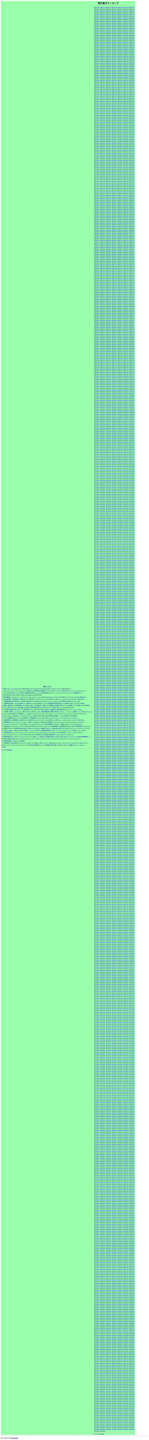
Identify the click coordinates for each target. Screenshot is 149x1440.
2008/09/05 (120, 254)
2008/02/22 (120, 205)
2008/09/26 (120, 259)
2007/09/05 (108, 163)
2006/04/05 (108, 35)
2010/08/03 (102, 428)
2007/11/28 (108, 184)
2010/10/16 (126, 445)
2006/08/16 (108, 68)
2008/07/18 (120, 242)
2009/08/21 (120, 341)
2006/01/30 (96, 19)
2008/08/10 (131, 247)
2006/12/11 (96, 97)
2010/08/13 (120, 429)
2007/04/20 (120, 129)
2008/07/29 (102, 245)
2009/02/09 (96, 294)
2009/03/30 (96, 306)
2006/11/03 (120, 87)
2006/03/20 (96, 31)
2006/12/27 (108, 101)
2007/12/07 (120, 186)
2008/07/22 (102, 243)
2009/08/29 (126, 342)
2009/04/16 (114, 309)
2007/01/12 (120, 104)
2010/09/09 (114, 436)
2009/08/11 (102, 339)
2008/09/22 (96, 259)
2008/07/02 (108, 238)
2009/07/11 (126, 330)
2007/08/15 (108, 158)
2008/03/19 (108, 212)
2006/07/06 (114, 57)
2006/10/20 (120, 83)
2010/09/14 (102, 438)
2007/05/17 (114, 136)
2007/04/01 (131, 123)
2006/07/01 (126, 56)
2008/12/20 (126, 280)
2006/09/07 (114, 73)
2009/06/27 (126, 327)
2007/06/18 (96, 144)
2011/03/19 (126, 483)
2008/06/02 (96, 231)
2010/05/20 (114, 409)
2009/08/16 (131, 339)
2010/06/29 (102, 419)
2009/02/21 (126, 296)
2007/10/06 (126, 170)
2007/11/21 (108, 183)
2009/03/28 (126, 304)
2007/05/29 (102, 139)
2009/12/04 (120, 367)
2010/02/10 (108, 384)
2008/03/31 (96, 216)
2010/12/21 (102, 462)
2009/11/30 (96, 367)
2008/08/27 (108, 252)
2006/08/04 (120, 64)
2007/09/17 (96, 167)
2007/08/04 (126, 155)
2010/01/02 (126, 374)
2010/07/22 (114, 424)
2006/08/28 (96, 71)
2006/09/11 (96, 75)
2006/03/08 (108, 28)
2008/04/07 (96, 217)
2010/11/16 (102, 454)
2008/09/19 (120, 257)
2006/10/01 (131, 78)
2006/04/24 (96, 40)
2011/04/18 (96, 492)
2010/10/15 (120, 445)
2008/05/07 (108, 224)
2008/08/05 (102, 247)
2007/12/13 (114, 188)
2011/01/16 (131, 468)
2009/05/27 (108, 320)
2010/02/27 (126, 388)
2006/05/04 (114, 42)
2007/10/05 (120, 170)
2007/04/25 (108, 130)
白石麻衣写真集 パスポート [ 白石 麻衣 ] (14, 740)
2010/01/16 (126, 377)
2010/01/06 (108, 375)
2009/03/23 (96, 304)
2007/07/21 (126, 151)
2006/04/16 (131, 37)
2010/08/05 (114, 428)
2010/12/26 (131, 462)
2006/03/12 (131, 28)
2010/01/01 (120, 374)
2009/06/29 (96, 329)
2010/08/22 (131, 431)
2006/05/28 (131, 47)
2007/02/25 (131, 115)
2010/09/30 (114, 442)
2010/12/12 (131, 459)
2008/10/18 (126, 264)
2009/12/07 (96, 369)
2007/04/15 (131, 127)
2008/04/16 (108, 219)
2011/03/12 (126, 482)
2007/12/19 (108, 190)
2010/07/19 (96, 424)
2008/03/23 (131, 212)
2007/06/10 (131, 141)
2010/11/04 (114, 450)
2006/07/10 (96, 59)
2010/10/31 (131, 448)
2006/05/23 (102, 47)
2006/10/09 (96, 82)
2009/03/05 (114, 299)
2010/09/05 (131, 435)
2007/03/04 (131, 116)
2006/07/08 (126, 57)
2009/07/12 (131, 330)
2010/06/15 (102, 415)
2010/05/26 (108, 410)
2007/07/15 (131, 150)
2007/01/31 (108, 110)
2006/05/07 (131, 42)
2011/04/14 (114, 490)
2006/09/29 (120, 78)
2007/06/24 (131, 144)
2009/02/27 (120, 297)
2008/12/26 (120, 282)
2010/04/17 (126, 400)
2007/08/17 (120, 158)
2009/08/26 (108, 342)
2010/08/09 (96, 429)
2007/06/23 (126, 144)
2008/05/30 (120, 229)
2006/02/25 (126, 24)
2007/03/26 (96, 123)
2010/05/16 (131, 407)
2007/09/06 (114, 163)
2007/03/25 (131, 122)
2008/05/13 (102, 226)
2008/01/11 (120, 195)
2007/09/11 (102, 165)
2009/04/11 (126, 308)
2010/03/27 (126, 395)
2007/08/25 (126, 160)
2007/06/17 (131, 143)
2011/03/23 (108, 485)
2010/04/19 (96, 402)
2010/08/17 (102, 431)
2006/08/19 (126, 68)
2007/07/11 (108, 150)
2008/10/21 (102, 266)
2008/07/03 (114, 238)
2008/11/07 (120, 269)
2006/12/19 (102, 99)
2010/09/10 (120, 436)
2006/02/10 (120, 21)
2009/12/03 (114, 367)
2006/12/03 (131, 94)
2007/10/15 (96, 174)
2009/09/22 (102, 349)
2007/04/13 (120, 127)
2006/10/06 (120, 80)
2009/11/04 (108, 360)
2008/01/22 (102, 198)
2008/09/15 (96, 257)
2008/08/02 (126, 245)
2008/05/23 (120, 228)
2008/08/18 (96, 250)
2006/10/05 (114, 80)
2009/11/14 (126, 362)
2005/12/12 (96, 7)
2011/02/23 (108, 478)
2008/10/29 (108, 268)
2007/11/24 (126, 183)
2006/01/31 (102, 19)
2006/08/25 (120, 70)
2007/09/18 (102, 167)
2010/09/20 (96, 440)
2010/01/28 (114, 381)
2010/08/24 (102, 433)
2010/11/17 (108, 454)
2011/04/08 (120, 488)
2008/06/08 (131, 231)
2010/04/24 (126, 402)
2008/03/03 (96, 209)
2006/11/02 (114, 87)
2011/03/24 (114, 485)
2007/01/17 (108, 106)
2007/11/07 (108, 179)
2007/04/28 (126, 130)
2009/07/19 (131, 332)
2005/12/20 (102, 9)
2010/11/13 (126, 452)
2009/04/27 (96, 313)
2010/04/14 (108, 400)
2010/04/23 (120, 402)
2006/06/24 (126, 54)
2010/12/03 (120, 457)
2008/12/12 (120, 278)
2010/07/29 (114, 426)
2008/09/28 (131, 259)
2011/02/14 (96, 476)
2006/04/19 (108, 38)
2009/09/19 (126, 348)
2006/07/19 (108, 61)
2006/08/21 (96, 70)
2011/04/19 (102, 492)
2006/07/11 (102, 59)
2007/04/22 (131, 129)
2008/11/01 (126, 268)
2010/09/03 (120, 435)
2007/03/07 (108, 118)
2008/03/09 (131, 209)
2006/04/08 (126, 35)
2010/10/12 (102, 445)
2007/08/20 (96, 160)
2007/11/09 (120, 179)
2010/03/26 (120, 395)
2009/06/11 (114, 323)
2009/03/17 (102, 302)
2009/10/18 (131, 355)
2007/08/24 (120, 160)
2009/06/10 (108, 323)
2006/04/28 (120, 40)
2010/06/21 (96, 417)
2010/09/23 (114, 440)
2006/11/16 (114, 90)
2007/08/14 (102, 158)
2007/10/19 (120, 174)
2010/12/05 (131, 457)
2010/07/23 (120, 424)
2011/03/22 (102, 485)
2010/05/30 (131, 410)
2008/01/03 (114, 193)
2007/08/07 (102, 156)
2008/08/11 (96, 249)
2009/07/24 (120, 334)
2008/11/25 (102, 275)
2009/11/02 (96, 360)
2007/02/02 (120, 110)
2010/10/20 (108, 447)
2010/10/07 (114, 443)
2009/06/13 (126, 323)
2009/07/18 (126, 332)
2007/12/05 (108, 186)
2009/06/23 (102, 327)
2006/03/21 (102, 31)
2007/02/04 (131, 110)
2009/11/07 (126, 360)
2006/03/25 (126, 31)
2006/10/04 (108, 80)
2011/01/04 (102, 466)
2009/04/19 (131, 309)
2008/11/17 (96, 273)
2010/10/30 (126, 448)
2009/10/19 (96, 356)
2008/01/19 (126, 196)
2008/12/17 (108, 280)
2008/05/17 (126, 226)
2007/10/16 (102, 174)
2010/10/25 (96, 448)
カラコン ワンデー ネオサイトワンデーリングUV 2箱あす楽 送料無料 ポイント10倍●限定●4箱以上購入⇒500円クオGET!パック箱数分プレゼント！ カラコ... (44, 745)
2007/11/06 (102, 179)
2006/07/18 (102, 61)
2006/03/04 (126, 26)
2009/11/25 (108, 365)
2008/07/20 (131, 242)
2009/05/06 (108, 315)
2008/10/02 (114, 261)
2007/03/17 (126, 120)
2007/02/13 (102, 113)
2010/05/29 (126, 410)
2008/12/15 (96, 280)
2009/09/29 (102, 351)
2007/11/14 (108, 181)
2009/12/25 (120, 372)
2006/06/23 (120, 54)
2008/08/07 (114, 247)
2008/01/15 (102, 196)
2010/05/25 (102, 410)
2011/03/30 (108, 487)
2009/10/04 (131, 351)
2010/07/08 (114, 421)
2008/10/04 (126, 261)
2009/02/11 (108, 294)
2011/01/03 (96, 466)
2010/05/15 (126, 407)
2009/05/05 (102, 315)
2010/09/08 (108, 436)
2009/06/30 (102, 329)
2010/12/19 (131, 461)
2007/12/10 (96, 188)
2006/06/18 (131, 52)
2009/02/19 (114, 296)
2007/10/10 (108, 172)
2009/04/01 (108, 306)
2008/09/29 (96, 261)
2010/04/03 (126, 396)
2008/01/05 (126, 193)
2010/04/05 (96, 398)
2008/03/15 (126, 210)
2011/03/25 (120, 485)
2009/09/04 (120, 344)
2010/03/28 (131, 395)
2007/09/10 (96, 165)
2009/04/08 (108, 308)
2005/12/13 (102, 7)
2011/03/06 (131, 480)
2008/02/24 (131, 205)
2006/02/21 (102, 24)
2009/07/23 (114, 334)
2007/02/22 (114, 115)
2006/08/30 (108, 71)
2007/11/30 (120, 184)
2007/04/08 (131, 125)
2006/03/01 (108, 26)
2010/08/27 (120, 433)
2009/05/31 (131, 320)
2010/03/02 (102, 389)
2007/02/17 (126, 113)
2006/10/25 (108, 85)
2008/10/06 (96, 263)
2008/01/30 (108, 200)
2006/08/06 (131, 64)
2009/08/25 (102, 342)
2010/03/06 (126, 389)
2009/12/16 (108, 370)
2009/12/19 (126, 370)
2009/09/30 (108, 351)
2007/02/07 (108, 111)
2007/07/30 (96, 155)
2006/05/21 (131, 45)
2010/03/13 (126, 391)
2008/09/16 (102, 257)
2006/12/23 (126, 99)
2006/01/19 (114, 16)
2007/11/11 (131, 179)
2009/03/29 (131, 304)
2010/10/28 (114, 448)
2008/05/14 (108, 226)
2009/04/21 (102, 311)
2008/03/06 (114, 209)
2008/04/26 (126, 221)
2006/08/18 (120, 68)
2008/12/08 (96, 278)
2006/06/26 (96, 56)
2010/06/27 (131, 417)
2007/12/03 (96, 186)
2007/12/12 (108, 188)
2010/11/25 (114, 455)
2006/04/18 (102, 38)
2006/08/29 (102, 71)
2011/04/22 (120, 492)
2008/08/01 (120, 245)
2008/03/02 (131, 207)
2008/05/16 (120, 226)
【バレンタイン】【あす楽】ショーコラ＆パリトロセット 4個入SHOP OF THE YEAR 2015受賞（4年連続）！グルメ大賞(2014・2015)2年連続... (40, 715)
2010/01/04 (96, 375)
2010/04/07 (108, 398)
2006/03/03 (120, 26)
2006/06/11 (131, 50)
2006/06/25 (131, 54)
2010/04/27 (102, 403)
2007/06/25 (96, 146)
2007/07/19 (114, 151)
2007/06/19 (102, 144)
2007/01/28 (131, 108)
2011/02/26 (126, 478)
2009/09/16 (108, 348)
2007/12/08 (126, 186)
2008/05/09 (120, 224)
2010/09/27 (96, 442)
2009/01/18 (131, 287)
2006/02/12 (131, 21)
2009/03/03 (102, 299)
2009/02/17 (102, 296)
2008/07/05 (126, 238)
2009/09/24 (114, 349)
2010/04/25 (131, 402)
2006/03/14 (102, 30)
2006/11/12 (131, 89)
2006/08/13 (131, 66)
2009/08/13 (114, 339)
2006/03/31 (120, 33)
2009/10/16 (120, 355)
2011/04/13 (108, 490)
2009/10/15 (114, 355)
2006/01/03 (102, 12)
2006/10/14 (126, 82)
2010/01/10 (131, 375)
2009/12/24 (114, 372)
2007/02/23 (120, 115)
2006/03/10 (120, 28)
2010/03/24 (108, 395)
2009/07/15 (108, 332)
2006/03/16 (114, 30)
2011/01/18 (102, 469)
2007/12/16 (131, 188)
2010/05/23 (131, 409)
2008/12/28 (131, 282)
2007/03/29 (114, 123)
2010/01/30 (126, 381)
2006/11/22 (108, 92)
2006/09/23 (126, 77)
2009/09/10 (114, 346)
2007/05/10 (114, 134)
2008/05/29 (114, 229)
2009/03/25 (108, 304)
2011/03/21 (96, 485)
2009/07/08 (108, 330)
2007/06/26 (102, 146)
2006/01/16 (96, 16)
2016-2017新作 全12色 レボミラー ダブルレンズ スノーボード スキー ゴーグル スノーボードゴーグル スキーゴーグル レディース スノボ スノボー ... (42, 738)
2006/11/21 (102, 92)
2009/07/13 (96, 332)
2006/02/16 (114, 23)
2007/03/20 (102, 122)
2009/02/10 (102, 294)
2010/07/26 (96, 426)
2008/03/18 (102, 212)
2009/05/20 (108, 318)
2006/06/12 (96, 52)
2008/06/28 (126, 236)
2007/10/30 (102, 177)
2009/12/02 (108, 367)
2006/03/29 (108, 33)
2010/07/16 (120, 422)
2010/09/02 (114, 435)
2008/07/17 (114, 242)
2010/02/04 (114, 382)
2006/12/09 (126, 96)
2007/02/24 (126, 115)
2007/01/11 (114, 104)
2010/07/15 (114, 422)
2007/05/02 (108, 132)
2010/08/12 (114, 429)
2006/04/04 (102, 35)
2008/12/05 (120, 276)
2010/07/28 (108, 426)
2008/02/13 (108, 203)
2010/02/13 (126, 384)
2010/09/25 (126, 440)
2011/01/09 (131, 466)
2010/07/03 (126, 419)
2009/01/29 (114, 290)
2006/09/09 (126, 73)
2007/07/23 (96, 153)
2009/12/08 (102, 369)
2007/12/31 (96, 193)
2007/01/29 (96, 110)
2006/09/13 (108, 75)
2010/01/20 (108, 379)
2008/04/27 (131, 221)
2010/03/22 (96, 395)
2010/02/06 (126, 382)
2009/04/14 (102, 309)
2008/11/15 (126, 271)
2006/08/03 (114, 64)
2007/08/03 (120, 155)
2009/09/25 (120, 349)
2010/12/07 (102, 459)
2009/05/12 (102, 316)
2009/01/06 (102, 285)
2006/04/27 (114, 40)
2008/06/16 (96, 235)
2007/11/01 (114, 177)
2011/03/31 (114, 487)
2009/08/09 (131, 337)
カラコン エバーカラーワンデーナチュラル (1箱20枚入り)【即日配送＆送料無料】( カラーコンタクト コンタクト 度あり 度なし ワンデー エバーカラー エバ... (44, 690)
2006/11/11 (126, 89)
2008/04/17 (114, 219)
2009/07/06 (96, 330)
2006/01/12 (114, 14)
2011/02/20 (131, 476)
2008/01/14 (96, 196)
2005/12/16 (120, 7)
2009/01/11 (131, 285)
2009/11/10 (102, 362)
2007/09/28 (120, 169)
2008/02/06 (108, 202)
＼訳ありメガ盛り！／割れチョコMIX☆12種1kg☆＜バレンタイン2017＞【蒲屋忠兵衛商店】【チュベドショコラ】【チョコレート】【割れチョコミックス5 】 (44, 730)
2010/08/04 (108, 428)
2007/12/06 (114, 186)
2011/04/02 (126, 487)
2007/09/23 (131, 167)
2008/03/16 (131, 210)
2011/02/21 (96, 478)
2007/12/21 (120, 190)
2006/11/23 (114, 92)
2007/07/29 (131, 153)
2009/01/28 (108, 290)
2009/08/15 (126, 339)
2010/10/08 (120, 443)
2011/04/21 (114, 492)
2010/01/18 (96, 379)
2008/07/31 (114, 245)
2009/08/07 (120, 337)
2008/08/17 (131, 249)
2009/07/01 (108, 329)
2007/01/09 (102, 104)
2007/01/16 (102, 106)
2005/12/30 (120, 10)
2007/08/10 (120, 156)
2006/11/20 (96, 92)
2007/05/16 (108, 136)
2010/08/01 (131, 426)
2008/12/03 (108, 276)
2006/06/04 (131, 49)
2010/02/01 (96, 382)
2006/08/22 (102, 70)
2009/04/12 (131, 308)
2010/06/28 (96, 419)
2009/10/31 (126, 358)
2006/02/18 (126, 23)
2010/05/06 (114, 405)
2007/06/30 (126, 146)
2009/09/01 (102, 344)
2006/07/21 (120, 61)
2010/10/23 (126, 447)
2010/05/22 (126, 409)
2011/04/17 (131, 490)
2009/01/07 (108, 285)
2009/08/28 (120, 342)
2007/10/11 (114, 172)
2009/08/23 (131, 341)
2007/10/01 (96, 170)
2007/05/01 (102, 132)
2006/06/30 (120, 56)
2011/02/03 (114, 473)
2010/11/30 (102, 457)
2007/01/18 (114, 106)
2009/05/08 (120, 315)
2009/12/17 (114, 370)
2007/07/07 (126, 148)
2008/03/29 (126, 214)
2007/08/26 (131, 160)
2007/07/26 (114, 153)
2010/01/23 (126, 379)
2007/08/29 (108, 162)
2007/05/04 (120, 132)
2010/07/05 (96, 421)
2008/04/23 (108, 221)
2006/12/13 (108, 97)
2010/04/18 (131, 400)
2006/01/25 (108, 17)
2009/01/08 (114, 285)
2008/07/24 (114, 243)
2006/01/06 (120, 12)
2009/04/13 (96, 309)
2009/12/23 (108, 372)
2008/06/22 (131, 235)
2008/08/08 (120, 247)
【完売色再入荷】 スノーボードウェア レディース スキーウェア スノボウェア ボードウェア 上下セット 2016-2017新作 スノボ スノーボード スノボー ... (43, 732)
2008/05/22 (114, 228)
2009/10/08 (114, 353)
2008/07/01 (102, 238)
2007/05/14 (96, 136)
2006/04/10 (96, 37)
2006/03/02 (114, 26)
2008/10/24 (120, 266)
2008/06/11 (108, 233)
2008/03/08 (126, 209)
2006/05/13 (126, 43)
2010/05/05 (108, 405)
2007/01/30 (102, 110)
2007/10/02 (102, 170)
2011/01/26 (108, 471)
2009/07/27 (96, 336)
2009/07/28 (102, 336)
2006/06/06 (102, 50)
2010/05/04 (102, 405)
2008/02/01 (120, 200)
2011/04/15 (120, 490)
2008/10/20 (96, 266)
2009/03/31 (102, 306)
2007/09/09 (131, 163)
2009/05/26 (102, 320)
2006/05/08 (96, 43)
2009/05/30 (126, 320)
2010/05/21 (120, 409)
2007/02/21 (108, 115)
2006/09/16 (126, 75)
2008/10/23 (114, 266)
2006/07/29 (126, 63)
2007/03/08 (114, 118)
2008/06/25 (108, 236)
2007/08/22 (108, 160)
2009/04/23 (114, 311)
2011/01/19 (108, 469)
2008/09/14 (131, 256)
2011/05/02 (96, 495)
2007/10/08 (96, 172)
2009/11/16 (96, 363)
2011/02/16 (108, 476)
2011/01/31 (96, 473)
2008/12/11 (114, 278)
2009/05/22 (120, 318)
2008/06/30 (96, 238)
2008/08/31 (131, 252)
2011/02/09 (108, 475)
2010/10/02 (126, 442)
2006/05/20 (126, 45)
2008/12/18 (114, 280)
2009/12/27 (131, 372)
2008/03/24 (96, 214)
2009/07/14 (102, 332)
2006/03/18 (126, 30)
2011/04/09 (126, 488)
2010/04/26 (96, 403)
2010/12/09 (114, 459)
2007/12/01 (126, 184)
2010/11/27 (126, 455)
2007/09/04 (102, 163)
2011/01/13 (114, 468)
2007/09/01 (126, 162)
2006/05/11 (114, 43)
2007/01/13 (126, 104)
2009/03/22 (131, 302)
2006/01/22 (131, 16)
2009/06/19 (120, 325)
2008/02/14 (114, 203)
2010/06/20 (131, 415)
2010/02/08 (96, 384)
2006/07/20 (114, 61)
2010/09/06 (96, 436)
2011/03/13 (131, 482)
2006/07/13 (114, 59)
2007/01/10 (108, 104)
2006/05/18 (114, 45)
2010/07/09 (120, 421)
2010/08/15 (131, 429)
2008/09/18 (114, 257)
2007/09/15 (126, 165)
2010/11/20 (126, 454)
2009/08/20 (114, 341)
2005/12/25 (131, 9)
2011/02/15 (102, 476)
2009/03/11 (108, 301)
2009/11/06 (120, 360)
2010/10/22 (120, 447)
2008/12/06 (126, 276)
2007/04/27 (120, 130)
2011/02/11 (120, 475)
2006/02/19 (131, 23)
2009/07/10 (120, 330)
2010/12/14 (102, 461)
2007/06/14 (114, 143)
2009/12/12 (126, 369)
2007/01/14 (131, 104)
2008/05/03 (126, 223)
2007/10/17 (108, 174)
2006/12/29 (120, 101)
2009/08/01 (126, 336)
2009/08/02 (131, 336)
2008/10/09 (114, 263)
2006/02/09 (114, 21)
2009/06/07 (131, 322)
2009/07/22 (108, 334)
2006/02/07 (102, 21)
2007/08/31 (120, 162)
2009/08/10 (96, 339)
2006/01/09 (96, 14)
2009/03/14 (126, 301)
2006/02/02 (114, 19)
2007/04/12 (114, 127)
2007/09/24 (96, 169)
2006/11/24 (120, 92)
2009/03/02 (96, 299)
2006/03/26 (131, 31)
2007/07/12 (114, 150)
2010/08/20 (120, 431)
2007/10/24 (108, 176)
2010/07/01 (114, 419)
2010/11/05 (120, 450)
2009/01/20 (102, 289)
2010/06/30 (108, 419)
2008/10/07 (102, 263)
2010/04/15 (114, 400)
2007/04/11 (108, 127)
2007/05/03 (114, 132)
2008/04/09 (108, 217)
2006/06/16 (120, 52)
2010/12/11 (126, 459)
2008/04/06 (131, 216)
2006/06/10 (126, 50)
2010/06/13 (131, 414)
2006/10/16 (96, 83)
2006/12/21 (114, 99)
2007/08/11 (126, 156)
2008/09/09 (102, 256)
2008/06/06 (120, 231)
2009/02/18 (108, 296)
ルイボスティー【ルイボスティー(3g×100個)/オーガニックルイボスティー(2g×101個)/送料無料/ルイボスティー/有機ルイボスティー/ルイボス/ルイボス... (43, 724)
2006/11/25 (126, 92)
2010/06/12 (126, 414)
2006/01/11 (108, 14)
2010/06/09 (108, 414)
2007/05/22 (102, 137)
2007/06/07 (114, 141)
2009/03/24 (102, 304)
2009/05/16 (126, 316)
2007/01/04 (114, 103)
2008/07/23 (108, 243)
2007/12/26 (108, 191)
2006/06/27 (102, 56)
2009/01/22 (114, 289)
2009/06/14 (131, 323)
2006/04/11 (102, 37)
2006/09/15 (120, 75)
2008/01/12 (126, 195)
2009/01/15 (114, 287)
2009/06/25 (114, 327)
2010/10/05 (102, 443)
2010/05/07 (120, 405)
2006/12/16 (126, 97)
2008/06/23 (96, 236)
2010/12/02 (114, 457)
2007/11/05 (96, 179)
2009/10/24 (126, 356)
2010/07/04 (131, 419)
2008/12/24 (108, 282)
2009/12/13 (131, 369)
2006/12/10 (131, 96)
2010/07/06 (102, 421)
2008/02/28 (114, 207)
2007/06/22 (120, 144)
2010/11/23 (102, 455)
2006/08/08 (102, 66)
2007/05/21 (96, 137)
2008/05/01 (114, 223)
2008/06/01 (131, 229)
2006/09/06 (108, 73)
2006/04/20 (114, 38)
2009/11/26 (114, 365)
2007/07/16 (96, 151)
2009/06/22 (96, 327)
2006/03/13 (96, 30)
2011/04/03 (131, 487)
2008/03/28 (120, 214)
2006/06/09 (120, 50)
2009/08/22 (126, 341)
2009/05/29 (120, 320)
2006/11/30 (114, 94)
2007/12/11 (102, 188)
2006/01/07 (126, 12)
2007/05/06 (131, 132)
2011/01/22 (126, 469)
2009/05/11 (96, 316)
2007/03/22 (114, 122)
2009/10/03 (126, 351)
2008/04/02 (108, 216)
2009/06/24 (108, 327)
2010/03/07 (131, 389)
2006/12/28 (114, 101)
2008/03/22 (126, 212)
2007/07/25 (108, 153)
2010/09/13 (96, 438)
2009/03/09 (96, 301)
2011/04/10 (131, 488)
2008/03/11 (102, 210)
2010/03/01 (96, 389)
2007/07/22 (131, 151)
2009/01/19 (96, 289)
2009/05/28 (114, 320)
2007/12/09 (131, 186)
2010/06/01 (102, 412)
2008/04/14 (96, 219)
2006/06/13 (102, 52)
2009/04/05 (131, 306)
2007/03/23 (120, 122)
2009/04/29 (108, 313)
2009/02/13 (120, 294)
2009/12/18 (120, 370)
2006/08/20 (131, 68)
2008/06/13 (120, 233)
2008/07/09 (108, 240)
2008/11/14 (120, 271)
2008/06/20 (120, 235)
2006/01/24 (102, 17)
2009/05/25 (96, 320)
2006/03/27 (96, 33)
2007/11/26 (96, 184)
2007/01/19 (120, 106)
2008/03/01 (126, 207)
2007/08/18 (126, 158)
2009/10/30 (120, 358)
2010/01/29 (120, 381)
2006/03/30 (114, 33)
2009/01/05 (96, 285)
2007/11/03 (126, 177)
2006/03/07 (102, 28)
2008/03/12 (108, 210)
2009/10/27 (102, 358)
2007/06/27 (108, 146)
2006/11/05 (131, 87)
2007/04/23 (96, 130)
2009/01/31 (126, 290)
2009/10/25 (131, 356)
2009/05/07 (114, 315)
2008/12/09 (102, 278)
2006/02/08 (108, 21)
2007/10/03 (108, 170)
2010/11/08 (96, 452)
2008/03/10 (96, 210)
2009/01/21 (108, 289)
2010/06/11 (120, 414)
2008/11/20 (114, 273)
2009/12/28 (96, 374)
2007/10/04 (114, 170)
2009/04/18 (126, 309)
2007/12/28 (120, 191)
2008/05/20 (102, 228)
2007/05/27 (131, 137)
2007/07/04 (108, 148)
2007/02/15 (114, 113)
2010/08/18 (108, 431)
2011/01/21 (120, 469)
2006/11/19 (131, 90)
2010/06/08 (102, 414)
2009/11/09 (96, 362)
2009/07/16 (114, 332)
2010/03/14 (131, 391)
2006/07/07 (120, 57)
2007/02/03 (126, 110)
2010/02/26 (120, 388)
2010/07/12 (96, 422)
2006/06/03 (126, 49)
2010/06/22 (102, 417)
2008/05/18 (131, 226)
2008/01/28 (96, 200)
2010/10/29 (120, 448)
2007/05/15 (102, 136)
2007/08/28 (102, 162)
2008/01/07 (96, 195)
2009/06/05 (120, 322)
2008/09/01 (96, 254)
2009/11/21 (126, 363)
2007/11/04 (131, 177)
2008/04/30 (108, 223)
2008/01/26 (126, 198)
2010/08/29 (131, 433)
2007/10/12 (120, 172)
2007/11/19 (96, 183)
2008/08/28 (114, 252)
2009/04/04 (126, 306)
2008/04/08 (102, 217)
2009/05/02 (126, 313)
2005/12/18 (131, 7)
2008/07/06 (131, 238)
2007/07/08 (131, 148)
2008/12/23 (102, 282)
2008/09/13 (126, 256)
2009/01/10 (126, 285)
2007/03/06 (102, 118)
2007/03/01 (114, 116)
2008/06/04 (108, 231)
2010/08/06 (120, 428)
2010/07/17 (126, 422)
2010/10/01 (120, 442)
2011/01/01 (126, 464)
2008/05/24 (126, 228)
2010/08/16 (96, 431)
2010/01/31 (131, 381)
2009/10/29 (114, 358)
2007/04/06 (120, 125)
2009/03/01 (131, 297)
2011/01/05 (108, 466)
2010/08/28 (126, 433)
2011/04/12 (102, 490)
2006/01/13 (120, 14)
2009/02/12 (114, 294)
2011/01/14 (120, 468)
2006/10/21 (126, 83)
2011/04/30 (126, 494)
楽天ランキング (47, 686)
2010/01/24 (131, 379)
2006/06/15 (114, 52)
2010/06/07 (96, 414)
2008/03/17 (96, 212)
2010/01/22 (120, 379)
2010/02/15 (96, 386)
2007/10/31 (108, 177)
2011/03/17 (114, 483)
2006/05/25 (114, 47)
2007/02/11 (131, 111)
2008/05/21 (108, 228)
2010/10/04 (96, 443)
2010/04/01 (114, 396)
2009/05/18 (96, 318)
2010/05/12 (108, 407)
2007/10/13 (126, 172)
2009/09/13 (131, 346)
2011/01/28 (120, 471)
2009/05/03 (131, 313)
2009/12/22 (102, 372)
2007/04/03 (102, 125)
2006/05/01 (96, 42)
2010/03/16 (102, 393)
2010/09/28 (102, 442)
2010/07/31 (126, 426)
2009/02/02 (96, 292)
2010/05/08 (126, 405)
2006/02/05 (131, 19)
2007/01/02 (102, 103)
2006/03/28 (102, 33)
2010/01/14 (114, 377)
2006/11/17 (120, 90)
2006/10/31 (102, 87)
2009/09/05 (126, 344)
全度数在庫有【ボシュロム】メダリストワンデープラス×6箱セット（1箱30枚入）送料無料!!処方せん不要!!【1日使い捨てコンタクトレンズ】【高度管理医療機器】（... (47, 736)
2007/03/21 (108, 122)
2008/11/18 (102, 273)
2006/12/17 (131, 97)
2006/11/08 (108, 89)
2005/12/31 (126, 10)
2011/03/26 (126, 485)
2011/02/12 (126, 475)
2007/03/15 (114, 120)
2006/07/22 (126, 61)
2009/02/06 (120, 292)
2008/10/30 (114, 268)
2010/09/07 (102, 436)
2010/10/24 (131, 447)
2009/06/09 (102, 323)
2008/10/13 (96, 264)
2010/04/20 (102, 402)
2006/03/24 (120, 31)
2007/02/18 (131, 113)
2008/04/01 (102, 216)
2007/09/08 (126, 163)
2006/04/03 (96, 35)
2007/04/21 (126, 129)
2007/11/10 (126, 179)
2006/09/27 (108, 78)
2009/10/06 (102, 353)
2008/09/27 (126, 259)
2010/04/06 (102, 398)
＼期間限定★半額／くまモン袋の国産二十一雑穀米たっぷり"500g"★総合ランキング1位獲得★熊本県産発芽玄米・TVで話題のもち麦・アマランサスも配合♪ (44, 703)
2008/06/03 (102, 231)
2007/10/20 (126, 174)
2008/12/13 (126, 278)
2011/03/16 (108, 483)
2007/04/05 (114, 125)
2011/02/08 (102, 475)
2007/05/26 (126, 137)
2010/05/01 (126, 403)
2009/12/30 (108, 374)
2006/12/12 (102, 97)
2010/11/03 (108, 450)
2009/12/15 (102, 370)
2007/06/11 (96, 143)
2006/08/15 (102, 68)
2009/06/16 (102, 325)
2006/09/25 (96, 78)
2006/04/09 (131, 35)
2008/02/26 (102, 207)
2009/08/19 (108, 341)
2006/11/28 (102, 94)
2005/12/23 (120, 9)
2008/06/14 (126, 233)
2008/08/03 (131, 245)
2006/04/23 (131, 38)
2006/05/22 (96, 47)
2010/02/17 (108, 386)
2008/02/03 (131, 200)
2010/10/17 (131, 445)
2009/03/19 (114, 302)
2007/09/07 (120, 163)
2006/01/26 (114, 17)
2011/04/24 (131, 492)
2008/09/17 (108, 257)
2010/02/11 (114, 384)
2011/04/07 (114, 488)
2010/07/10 (126, 421)
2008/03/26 (108, 214)
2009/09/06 (131, 344)
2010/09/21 (102, 440)
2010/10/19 (102, 447)
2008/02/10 (131, 202)
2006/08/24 (114, 70)
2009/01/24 (126, 289)
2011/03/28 (96, 487)
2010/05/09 (131, 405)
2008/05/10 (126, 224)
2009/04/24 (120, 311)
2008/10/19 (131, 264)
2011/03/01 (102, 480)
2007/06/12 (102, 143)
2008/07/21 (96, 243)
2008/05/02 (120, 223)
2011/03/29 (102, 487)
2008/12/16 (102, 280)
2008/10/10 (120, 263)
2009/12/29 (102, 374)
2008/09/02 (102, 254)
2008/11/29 (126, 275)
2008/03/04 (102, 209)
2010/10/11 (96, 445)
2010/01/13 (108, 377)
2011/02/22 (102, 478)
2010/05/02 (131, 403)
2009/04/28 (102, 313)
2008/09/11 (114, 256)
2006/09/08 (120, 73)
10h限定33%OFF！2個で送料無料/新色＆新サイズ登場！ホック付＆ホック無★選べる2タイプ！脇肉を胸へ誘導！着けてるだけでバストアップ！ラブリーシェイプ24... (46, 728)
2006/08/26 (126, 70)
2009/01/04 (131, 283)
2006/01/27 (120, 17)
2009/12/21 (96, 372)
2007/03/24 (126, 122)
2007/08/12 (131, 156)
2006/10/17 (102, 83)
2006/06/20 (102, 54)
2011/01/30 (131, 471)
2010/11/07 (131, 450)
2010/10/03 (131, 442)
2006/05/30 (102, 49)
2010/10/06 (108, 443)
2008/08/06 (108, 247)
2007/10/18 (114, 174)
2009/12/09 (108, 369)
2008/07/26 (126, 243)
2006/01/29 (131, 17)
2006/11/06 (96, 89)
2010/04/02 (120, 396)
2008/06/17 (102, 235)
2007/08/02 (114, 155)
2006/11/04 (126, 87)
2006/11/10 (120, 89)
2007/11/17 (126, 181)
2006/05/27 (126, 47)
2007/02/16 (120, 113)
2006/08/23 (108, 70)
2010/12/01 (108, 457)
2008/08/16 (126, 249)
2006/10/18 (108, 83)
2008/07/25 (120, 243)
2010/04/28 (108, 403)
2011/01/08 (126, 466)
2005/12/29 (114, 10)
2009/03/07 (126, 299)
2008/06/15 (131, 233)
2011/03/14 (96, 483)
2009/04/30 (114, 313)
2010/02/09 (102, 384)
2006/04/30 (131, 40)
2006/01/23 (96, 17)
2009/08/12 (108, 339)
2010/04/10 (126, 398)
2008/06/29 (131, 236)
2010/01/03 (131, 374)
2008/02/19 (102, 205)
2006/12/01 (120, 94)
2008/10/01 (108, 261)
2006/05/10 (108, 43)
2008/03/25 (102, 214)
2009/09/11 (120, 346)
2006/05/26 (120, 47)
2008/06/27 (120, 236)
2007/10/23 (102, 176)
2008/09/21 (131, 257)
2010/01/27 (108, 381)
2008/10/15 (108, 264)
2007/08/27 (96, 162)
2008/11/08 (126, 269)
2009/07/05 (131, 329)
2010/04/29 (114, 403)
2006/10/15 (131, 82)
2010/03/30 (102, 396)
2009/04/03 (120, 306)
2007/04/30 (96, 132)
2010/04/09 (120, 398)
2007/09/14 (120, 165)
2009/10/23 (120, 356)
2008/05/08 (114, 224)
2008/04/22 (102, 221)
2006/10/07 (126, 80)
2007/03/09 (120, 118)
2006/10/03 (102, 80)
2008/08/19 (102, 250)
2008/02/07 (114, 202)
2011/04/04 (96, 488)
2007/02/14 (108, 113)
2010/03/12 (120, 391)
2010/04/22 (114, 402)
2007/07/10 (102, 150)
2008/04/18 (120, 219)
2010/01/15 (120, 377)
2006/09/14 (114, 75)
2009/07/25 (126, 334)
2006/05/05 (120, 42)
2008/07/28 (96, 245)
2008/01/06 (131, 193)
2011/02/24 (114, 478)
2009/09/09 (108, 346)
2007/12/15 (126, 188)
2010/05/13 (114, 407)
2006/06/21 (108, 54)
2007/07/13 (120, 150)
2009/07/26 (131, 334)
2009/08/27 (114, 342)
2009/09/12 (126, 346)
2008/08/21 (114, 250)
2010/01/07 (114, 375)
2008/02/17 (131, 203)
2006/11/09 (114, 89)
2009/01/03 (126, 283)
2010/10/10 (131, 443)
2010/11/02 (102, 450)
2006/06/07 (108, 50)
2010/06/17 (114, 415)
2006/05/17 (108, 45)
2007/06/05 (102, 141)
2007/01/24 (108, 108)
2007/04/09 (96, 127)
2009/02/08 (131, 292)
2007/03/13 (102, 120)
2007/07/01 (131, 146)
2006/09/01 (120, 71)
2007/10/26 (120, 176)
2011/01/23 (131, 469)
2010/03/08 (96, 391)
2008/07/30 (108, 245)
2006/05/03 (108, 42)
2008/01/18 (120, 196)
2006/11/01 (108, 87)
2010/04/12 (96, 400)
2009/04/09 (114, 308)
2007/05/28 (96, 139)
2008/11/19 (108, 273)
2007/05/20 (131, 136)
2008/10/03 (120, 261)
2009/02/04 (108, 292)
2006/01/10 (102, 14)
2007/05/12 (126, 134)
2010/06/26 (126, 417)
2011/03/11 (120, 482)
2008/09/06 (126, 254)
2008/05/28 (108, 229)
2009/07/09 (114, 330)
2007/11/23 (120, 183)
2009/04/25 (126, 311)
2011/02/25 (120, 478)
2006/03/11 (126, 28)
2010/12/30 (114, 464)
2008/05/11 (131, 224)
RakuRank (9, 750)
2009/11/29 (131, 365)
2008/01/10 (114, 195)
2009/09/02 (108, 344)
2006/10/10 (102, 82)
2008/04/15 (102, 219)
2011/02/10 (114, 475)
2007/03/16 (120, 120)
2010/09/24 (120, 440)
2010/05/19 (108, 409)
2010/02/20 (126, 386)
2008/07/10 (114, 240)
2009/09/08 (102, 346)
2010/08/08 (131, 428)
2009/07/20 (96, 334)
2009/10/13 (102, 355)
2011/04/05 (102, 488)
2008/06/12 (114, 233)
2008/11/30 (131, 275)
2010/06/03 (114, 412)
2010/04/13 (102, 400)
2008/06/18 (108, 235)
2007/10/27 (126, 176)
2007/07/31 (102, 155)
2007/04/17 (102, 129)
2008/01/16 (108, 196)
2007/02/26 (96, 116)
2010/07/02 (120, 419)
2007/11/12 (96, 181)
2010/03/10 (108, 391)
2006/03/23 (114, 31)
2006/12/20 (108, 99)
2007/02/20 (102, 115)
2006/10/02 (96, 80)
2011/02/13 (131, 475)
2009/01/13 (102, 287)
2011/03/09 (108, 482)
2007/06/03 (131, 139)
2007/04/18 (108, 129)
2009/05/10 (131, 315)
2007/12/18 (102, 190)
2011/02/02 (108, 473)
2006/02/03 (120, 19)
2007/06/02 (126, 139)
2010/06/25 (120, 417)
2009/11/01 (131, 358)
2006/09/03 (131, 71)
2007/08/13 (96, 158)
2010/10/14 (114, 445)
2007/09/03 (96, 163)
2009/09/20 (131, 348)
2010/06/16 (108, 415)
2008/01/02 (108, 193)
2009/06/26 (120, 327)
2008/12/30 (102, 283)
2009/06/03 (108, 322)
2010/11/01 (96, 450)
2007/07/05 (114, 148)
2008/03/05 (108, 209)
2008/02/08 (120, 202)
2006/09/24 (131, 77)
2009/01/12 (96, 287)
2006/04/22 (126, 38)
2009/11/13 (120, 362)
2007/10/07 (131, 170)
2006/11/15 (108, 90)
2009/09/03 (114, 344)
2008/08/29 (120, 252)
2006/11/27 (96, 94)
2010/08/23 (96, 433)
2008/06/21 (126, 235)
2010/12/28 (102, 464)
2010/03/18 (114, 393)
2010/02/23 (102, 388)
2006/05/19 (120, 45)
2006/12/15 (120, 97)
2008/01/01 (102, 193)
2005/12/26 (96, 10)
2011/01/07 (120, 466)
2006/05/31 (108, 49)
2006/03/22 (108, 31)
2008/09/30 (102, 261)
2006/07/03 (96, 57)
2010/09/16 (114, 438)
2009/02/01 (131, 290)
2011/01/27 (114, 471)
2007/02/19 (96, 115)
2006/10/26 (114, 85)
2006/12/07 (114, 96)
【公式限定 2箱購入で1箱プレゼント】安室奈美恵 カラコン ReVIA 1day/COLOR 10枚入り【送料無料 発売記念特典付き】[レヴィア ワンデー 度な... (42, 709)
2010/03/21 (131, 393)
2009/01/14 (108, 287)
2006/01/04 (108, 12)
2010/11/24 (108, 455)
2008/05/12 (96, 226)
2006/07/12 (108, 59)
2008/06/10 (102, 233)
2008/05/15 (114, 226)
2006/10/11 (108, 82)
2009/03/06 (120, 299)
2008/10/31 (120, 268)
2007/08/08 (108, 156)
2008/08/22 (120, 250)
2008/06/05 (114, 231)
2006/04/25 (102, 40)
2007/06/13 (108, 143)
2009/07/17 (120, 332)
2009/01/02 (120, 283)
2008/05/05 (96, 224)
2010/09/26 (131, 440)
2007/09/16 (131, 165)
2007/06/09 (126, 141)
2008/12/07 (131, 276)
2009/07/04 (126, 329)
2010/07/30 (120, 426)
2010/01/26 (102, 381)
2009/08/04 (102, 337)
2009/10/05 (96, 353)
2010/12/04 (126, 457)
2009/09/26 (126, 349)
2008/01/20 (131, 196)
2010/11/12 (120, 452)
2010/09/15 (108, 438)
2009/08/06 (114, 337)
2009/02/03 (102, 292)
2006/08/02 (108, 64)
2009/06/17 (108, 325)
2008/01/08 (102, 195)
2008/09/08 (96, 256)
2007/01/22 (96, 108)
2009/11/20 (120, 363)
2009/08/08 (126, 337)
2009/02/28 (126, 297)
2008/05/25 (131, 228)
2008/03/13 (114, 210)
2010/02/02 (102, 382)
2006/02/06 (96, 21)
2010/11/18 (114, 454)
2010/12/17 (120, 461)
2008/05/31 (126, 229)
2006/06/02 (120, 49)
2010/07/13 (102, 422)
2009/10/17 (126, 355)
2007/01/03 (108, 103)
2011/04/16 (126, 490)
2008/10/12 (131, 263)
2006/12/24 (131, 99)
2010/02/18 (114, 386)
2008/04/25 (120, 221)
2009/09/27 (131, 349)
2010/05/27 (114, 410)
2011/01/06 (114, 466)
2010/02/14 (131, 384)
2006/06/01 (114, 49)
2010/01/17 (131, 377)
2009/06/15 (96, 325)
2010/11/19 (120, 454)
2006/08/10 (114, 66)
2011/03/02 (108, 480)
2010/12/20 (96, 462)
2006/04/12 (108, 37)
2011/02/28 (96, 480)
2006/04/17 (96, 38)
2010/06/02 (108, 412)
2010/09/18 (126, 438)
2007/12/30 (131, 191)
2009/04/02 (114, 306)
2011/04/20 (108, 492)
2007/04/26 (114, 130)
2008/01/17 (114, 196)
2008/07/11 (120, 240)
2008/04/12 (126, 217)
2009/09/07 (96, 346)
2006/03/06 (96, 28)
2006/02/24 (120, 24)
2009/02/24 (102, 297)
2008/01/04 (120, 193)
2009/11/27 (120, 365)
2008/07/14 (96, 242)
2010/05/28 (120, 410)
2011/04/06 (108, 488)
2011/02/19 (126, 476)
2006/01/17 (102, 16)
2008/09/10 (108, 256)
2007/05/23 (108, 137)
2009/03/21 (126, 302)
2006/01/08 (131, 12)
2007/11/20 (102, 183)
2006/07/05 (108, 57)
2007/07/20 (120, 151)
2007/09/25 (102, 169)
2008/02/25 (96, 207)
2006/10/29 (131, 85)
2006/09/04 (96, 73)
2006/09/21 (114, 77)
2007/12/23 (131, 190)
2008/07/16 (108, 242)
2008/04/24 (114, 221)
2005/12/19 (96, 9)
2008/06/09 (96, 233)
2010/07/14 (108, 422)
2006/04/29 (126, 40)
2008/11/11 (102, 271)
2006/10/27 (120, 85)
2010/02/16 (102, 386)
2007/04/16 (96, 129)
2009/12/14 (96, 370)
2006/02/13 (96, 23)
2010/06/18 (120, 415)
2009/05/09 (126, 315)
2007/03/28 (108, 123)
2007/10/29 (96, 177)
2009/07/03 (120, 329)
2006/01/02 (96, 12)
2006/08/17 (114, 68)
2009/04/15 (108, 309)
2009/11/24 (102, 365)
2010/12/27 (96, 464)
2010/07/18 (131, 422)
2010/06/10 (114, 414)
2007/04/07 (126, 125)
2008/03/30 (131, 214)
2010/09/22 (108, 440)
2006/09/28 (114, 78)
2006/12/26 (102, 101)
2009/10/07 (108, 353)
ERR (4, 747)
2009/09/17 (114, 348)
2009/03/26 (114, 304)
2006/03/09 (114, 28)
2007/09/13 (114, 165)
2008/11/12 (108, 271)
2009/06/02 (102, 322)
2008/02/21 (114, 205)
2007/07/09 (96, 150)
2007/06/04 (96, 141)
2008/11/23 (131, 273)
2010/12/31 (120, 464)
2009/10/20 (102, 356)
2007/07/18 (108, 151)
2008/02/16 (126, 203)
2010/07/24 (126, 424)
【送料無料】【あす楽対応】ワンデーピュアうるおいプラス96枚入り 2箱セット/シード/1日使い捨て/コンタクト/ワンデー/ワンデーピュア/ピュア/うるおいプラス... (46, 742)
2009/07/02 (114, 329)
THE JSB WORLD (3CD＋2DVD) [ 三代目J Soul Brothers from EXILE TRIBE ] (22, 694)
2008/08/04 (96, 247)
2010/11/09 (102, 452)
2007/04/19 (114, 129)
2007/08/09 (114, 156)
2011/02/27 (131, 478)
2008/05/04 (131, 223)
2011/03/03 (114, 480)
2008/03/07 (120, 209)
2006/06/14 (108, 52)
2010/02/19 (120, 386)
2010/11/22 (96, 455)
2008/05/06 (102, 224)
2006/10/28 (126, 85)
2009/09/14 (96, 348)
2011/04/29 (120, 494)
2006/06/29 (114, 56)
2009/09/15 (102, 348)
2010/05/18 (102, 409)
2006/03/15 (108, 30)
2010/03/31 (108, 396)
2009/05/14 (114, 316)
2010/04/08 (114, 398)
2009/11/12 (114, 362)
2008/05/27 (102, 229)
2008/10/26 (131, 266)
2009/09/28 (96, 351)
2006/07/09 (131, 57)
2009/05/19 (102, 318)
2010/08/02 (96, 428)
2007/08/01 (108, 155)
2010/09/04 (126, 435)
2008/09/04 (114, 254)
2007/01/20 (126, 106)
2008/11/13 (114, 271)
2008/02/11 (96, 203)
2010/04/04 (131, 396)
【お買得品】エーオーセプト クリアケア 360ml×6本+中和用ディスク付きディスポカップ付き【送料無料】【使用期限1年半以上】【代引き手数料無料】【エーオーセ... (47, 726)
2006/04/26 (108, 40)
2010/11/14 (131, 452)
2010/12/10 (120, 459)
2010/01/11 (96, 377)
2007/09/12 (108, 165)
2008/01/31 (114, 200)
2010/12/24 (120, 462)
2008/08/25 (96, 252)
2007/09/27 (114, 169)
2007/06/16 (126, 143)
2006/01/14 (126, 14)
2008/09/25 (114, 259)
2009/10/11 (131, 353)
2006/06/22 (114, 54)
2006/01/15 (131, 14)
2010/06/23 (108, 417)
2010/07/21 (108, 424)
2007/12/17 (96, 190)
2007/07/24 (102, 153)
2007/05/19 (126, 136)
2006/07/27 (114, 63)
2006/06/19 (96, 54)
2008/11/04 (102, 269)
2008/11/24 (96, 275)
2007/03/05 (96, 118)
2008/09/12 (120, 256)
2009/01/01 (114, 283)
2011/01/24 (96, 471)
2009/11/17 (102, 363)
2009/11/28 (126, 365)
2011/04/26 (102, 494)
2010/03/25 (114, 395)
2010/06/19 (126, 415)
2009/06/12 (120, 323)
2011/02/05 (126, 473)
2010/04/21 (108, 402)
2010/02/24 (108, 388)
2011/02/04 (120, 473)
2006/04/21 (120, 38)
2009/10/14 (108, 355)
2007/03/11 (131, 118)
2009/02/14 (126, 294)
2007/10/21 (131, 174)
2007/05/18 (120, 136)
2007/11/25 (131, 183)
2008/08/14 (114, 249)
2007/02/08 (114, 111)
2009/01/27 (102, 290)
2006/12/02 (126, 94)
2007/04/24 (102, 130)
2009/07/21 (102, 334)
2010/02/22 (96, 388)
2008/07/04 (120, 238)
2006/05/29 (96, 49)
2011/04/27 (108, 494)
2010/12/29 (108, 464)
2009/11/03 (102, 360)
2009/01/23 (120, 289)
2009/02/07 (126, 292)
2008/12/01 (96, 276)
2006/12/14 (114, 97)
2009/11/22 (131, 363)
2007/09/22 (126, 167)
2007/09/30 (131, 169)
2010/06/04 (120, 412)
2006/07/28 (120, 63)
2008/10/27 (96, 268)
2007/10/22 (96, 176)
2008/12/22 (96, 282)
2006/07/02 (131, 56)
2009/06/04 (114, 322)
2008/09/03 (108, 254)
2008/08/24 (131, 250)
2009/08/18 (102, 341)
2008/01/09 (108, 195)
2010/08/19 (114, 431)
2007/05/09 (108, 134)
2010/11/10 (108, 452)
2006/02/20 (96, 24)
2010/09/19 (131, 438)
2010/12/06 (96, 459)
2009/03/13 (120, 301)
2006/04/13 (114, 37)
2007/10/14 (131, 172)
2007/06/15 (120, 143)
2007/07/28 (126, 153)
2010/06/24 (114, 417)
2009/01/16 (120, 287)
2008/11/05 (108, 269)
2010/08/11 (108, 429)
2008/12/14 (131, 278)
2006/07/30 (131, 63)
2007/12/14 (120, 188)
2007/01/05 (120, 103)
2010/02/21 (131, 386)
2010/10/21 (114, 447)
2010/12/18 (126, 461)
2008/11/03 (96, 269)
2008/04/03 (114, 216)
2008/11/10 (96, 271)
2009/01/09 (120, 285)
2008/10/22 (108, 266)
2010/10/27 (108, 448)
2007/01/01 (96, 103)
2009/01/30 (120, 290)
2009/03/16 (96, 302)
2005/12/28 (108, 10)
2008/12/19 (120, 280)
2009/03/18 (108, 302)
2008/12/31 (108, 283)
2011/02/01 (102, 473)
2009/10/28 (108, 358)
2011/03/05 (126, 480)
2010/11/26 (120, 455)
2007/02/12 (96, 113)
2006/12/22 (120, 99)
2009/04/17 (120, 309)
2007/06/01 (120, 139)
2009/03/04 (108, 299)
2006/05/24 (108, 47)
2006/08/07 (96, 66)
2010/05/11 (102, 407)
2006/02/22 (108, 24)
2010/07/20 (102, 424)
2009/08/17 (96, 341)
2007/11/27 (102, 184)
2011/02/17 (114, 476)
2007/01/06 (126, 103)
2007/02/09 (120, 111)
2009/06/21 (131, 325)
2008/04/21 (96, 221)
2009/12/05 (126, 367)
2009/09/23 (108, 349)
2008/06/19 (114, 235)
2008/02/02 (126, 200)
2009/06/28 (131, 327)
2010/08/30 (96, 435)
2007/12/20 (114, 190)
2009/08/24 (96, 342)
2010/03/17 (108, 393)
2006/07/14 (120, 59)
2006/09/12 (102, 75)
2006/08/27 (131, 70)
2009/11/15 (131, 362)
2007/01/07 (131, 103)
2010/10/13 (108, 445)
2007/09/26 (108, 169)
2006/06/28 (108, 56)
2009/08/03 (96, 337)
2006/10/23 (96, 85)
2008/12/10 (108, 278)
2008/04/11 (120, 217)
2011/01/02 (131, 464)
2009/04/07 (102, 308)
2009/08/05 (108, 337)
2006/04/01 (126, 33)
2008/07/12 (126, 240)
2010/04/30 (120, 403)
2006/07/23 (131, 61)
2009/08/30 (131, 342)
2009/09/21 (96, 349)
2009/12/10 (114, 369)
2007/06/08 (120, 141)
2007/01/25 (114, 108)
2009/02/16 (96, 296)
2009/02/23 (96, 297)
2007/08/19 (131, 158)
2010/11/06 (126, 450)
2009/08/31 (96, 344)
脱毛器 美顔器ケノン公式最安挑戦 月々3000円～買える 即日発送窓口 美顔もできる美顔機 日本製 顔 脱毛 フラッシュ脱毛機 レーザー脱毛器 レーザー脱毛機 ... (46, 705)
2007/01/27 (126, 108)
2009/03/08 (131, 299)
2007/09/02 (131, 162)
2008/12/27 (126, 282)
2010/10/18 (96, 447)
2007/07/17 (102, 151)
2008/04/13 (131, 217)
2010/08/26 (114, 433)
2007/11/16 (120, 181)
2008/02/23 (126, 205)
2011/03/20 (131, 483)
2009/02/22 (131, 296)
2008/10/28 (102, 268)
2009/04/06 (96, 308)
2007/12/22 (126, 190)
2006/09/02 (126, 71)
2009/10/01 (114, 351)
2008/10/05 (131, 261)
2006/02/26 (131, 24)
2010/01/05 (102, 375)
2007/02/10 (126, 111)
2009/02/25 (108, 297)
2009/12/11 (120, 369)
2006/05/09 (102, 43)
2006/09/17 (131, 75)
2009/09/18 (120, 348)
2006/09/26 (102, 78)
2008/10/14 (102, 264)
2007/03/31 (126, 123)
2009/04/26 (131, 311)
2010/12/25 (126, 462)
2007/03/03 (126, 116)
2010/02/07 (131, 382)
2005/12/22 (114, 9)
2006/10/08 (131, 80)
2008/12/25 (114, 282)
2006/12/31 (131, 101)
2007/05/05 (126, 132)
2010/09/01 (108, 435)
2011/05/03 (102, 495)
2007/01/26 (120, 108)
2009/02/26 (114, 297)
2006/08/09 (108, 66)
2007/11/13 (102, 181)
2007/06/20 (108, 144)
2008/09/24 (108, 259)
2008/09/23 (102, 259)
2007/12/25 (102, 191)
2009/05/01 (120, 313)
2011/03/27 (131, 485)
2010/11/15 (96, 454)
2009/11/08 (131, 360)
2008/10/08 (108, 263)
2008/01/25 (120, 198)
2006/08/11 (120, 66)
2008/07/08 (102, 240)
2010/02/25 (114, 388)
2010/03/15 (96, 393)
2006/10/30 (96, 87)
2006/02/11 (126, 21)
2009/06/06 (126, 322)
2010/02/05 (120, 382)
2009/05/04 (96, 315)
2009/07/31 (120, 336)
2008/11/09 (131, 269)
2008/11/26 (108, 275)
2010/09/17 (120, 438)
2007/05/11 (120, 134)
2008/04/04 (120, 216)
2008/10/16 (114, 264)
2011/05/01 (131, 494)
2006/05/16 (102, 45)
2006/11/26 (131, 92)
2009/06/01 (96, 322)
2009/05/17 (131, 316)
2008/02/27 (108, 207)
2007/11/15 (114, 181)
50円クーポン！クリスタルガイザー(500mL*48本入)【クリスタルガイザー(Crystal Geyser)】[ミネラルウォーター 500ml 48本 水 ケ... (37, 688)
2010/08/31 (102, 435)
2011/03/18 (120, 483)
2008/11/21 (120, 273)
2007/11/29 (114, 184)
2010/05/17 (96, 409)
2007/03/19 (96, 122)
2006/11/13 (96, 90)
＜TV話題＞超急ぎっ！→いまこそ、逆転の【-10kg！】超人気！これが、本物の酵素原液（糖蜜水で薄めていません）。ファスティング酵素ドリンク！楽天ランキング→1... (48, 711)
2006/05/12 (120, 43)
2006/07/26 (108, 63)
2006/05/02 (102, 42)
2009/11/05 (114, 360)
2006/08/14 (96, 68)
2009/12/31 (114, 374)
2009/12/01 (102, 367)
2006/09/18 (96, 77)
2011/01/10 (96, 468)
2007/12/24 (96, 191)
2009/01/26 (96, 290)
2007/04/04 (108, 125)
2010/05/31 (96, 412)
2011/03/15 (102, 483)
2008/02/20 (108, 205)
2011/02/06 (131, 473)
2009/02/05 (114, 292)
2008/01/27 (131, 198)
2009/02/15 (131, 294)
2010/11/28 (131, 455)
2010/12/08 (108, 459)
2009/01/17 (126, 287)
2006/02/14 (102, 23)
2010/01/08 (120, 375)
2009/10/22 (114, 356)
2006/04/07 (120, 35)
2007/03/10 (126, 118)
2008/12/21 (131, 280)
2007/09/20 (114, 167)
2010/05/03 (96, 405)
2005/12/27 (102, 10)
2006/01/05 (114, 12)
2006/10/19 (114, 83)
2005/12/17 (126, 7)
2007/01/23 (102, 108)
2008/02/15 (120, 203)
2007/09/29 (126, 169)
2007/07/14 (126, 150)
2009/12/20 (131, 370)
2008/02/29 (120, 207)
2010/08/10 (102, 429)
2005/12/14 (108, 7)
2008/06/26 (114, 236)
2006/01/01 (131, 10)
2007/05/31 (114, 139)
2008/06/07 (126, 231)
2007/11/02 (120, 177)
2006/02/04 (126, 19)
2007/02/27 (102, 116)
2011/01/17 (96, 469)
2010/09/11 (126, 436)
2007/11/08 (114, 179)
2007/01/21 (131, 106)
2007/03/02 (120, 116)
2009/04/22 (108, 311)
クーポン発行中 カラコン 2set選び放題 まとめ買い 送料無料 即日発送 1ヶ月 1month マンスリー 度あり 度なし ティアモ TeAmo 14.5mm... (39, 707)
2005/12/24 (126, 9)
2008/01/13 (131, 195)
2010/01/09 (126, 375)
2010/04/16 (120, 400)
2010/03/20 (126, 393)
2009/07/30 (114, 336)
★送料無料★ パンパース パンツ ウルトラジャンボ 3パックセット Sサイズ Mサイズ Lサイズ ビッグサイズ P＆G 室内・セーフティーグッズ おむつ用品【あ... (44, 697)
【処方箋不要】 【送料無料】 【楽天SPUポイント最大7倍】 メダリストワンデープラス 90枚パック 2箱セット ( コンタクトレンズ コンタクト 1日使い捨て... (44, 699)
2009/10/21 (108, 356)
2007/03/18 (131, 120)
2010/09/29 (108, 442)
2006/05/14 (131, 43)
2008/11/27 (114, 275)
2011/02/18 (120, 476)
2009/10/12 (96, 355)
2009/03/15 (131, 301)
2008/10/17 (120, 264)
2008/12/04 (114, 276)
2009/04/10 (120, 308)
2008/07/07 (96, 240)
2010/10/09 (126, 443)
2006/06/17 (126, 52)
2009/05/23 (126, 318)
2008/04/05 (126, 216)
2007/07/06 (120, 148)
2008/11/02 (131, 268)
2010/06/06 (131, 412)
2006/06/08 (114, 50)
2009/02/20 (120, 296)
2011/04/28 (114, 494)
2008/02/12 (102, 203)
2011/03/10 (114, 482)
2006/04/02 (131, 33)
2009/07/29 (108, 336)
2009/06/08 (96, 323)
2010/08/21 (126, 431)
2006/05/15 (96, 45)
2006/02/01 (108, 19)
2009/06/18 (114, 325)
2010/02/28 (131, 388)
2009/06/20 (126, 325)
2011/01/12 (108, 468)
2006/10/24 (102, 85)
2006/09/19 (102, 77)
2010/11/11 (114, 452)
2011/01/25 (102, 471)
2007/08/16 (114, 158)
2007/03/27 (102, 123)
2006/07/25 (102, 63)
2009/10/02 (120, 351)
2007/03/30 (120, 123)
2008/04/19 (126, 219)
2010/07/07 (108, 421)
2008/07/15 (102, 242)
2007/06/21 (114, 144)
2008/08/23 (126, 250)
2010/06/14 (96, 415)
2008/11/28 (120, 275)
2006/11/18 (126, 90)
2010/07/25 (131, 424)
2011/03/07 (96, 482)
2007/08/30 (114, 162)
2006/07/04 (102, 57)
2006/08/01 (102, 64)
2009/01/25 (131, 289)
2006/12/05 (102, 96)
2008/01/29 (102, 200)
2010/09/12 (131, 436)
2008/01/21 (96, 198)
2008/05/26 (96, 229)
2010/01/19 (102, 379)
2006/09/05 (102, 73)
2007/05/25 (120, 137)
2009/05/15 (120, 316)
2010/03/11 (114, 391)
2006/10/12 (114, 82)
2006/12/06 (108, 96)
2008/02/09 (126, 202)
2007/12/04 (102, 186)
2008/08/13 (108, 249)
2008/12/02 (102, 276)
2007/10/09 (102, 172)
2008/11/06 (114, 269)
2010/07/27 (102, 426)
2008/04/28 (96, 223)
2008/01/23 (108, 198)
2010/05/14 (120, 407)
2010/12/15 (108, 461)
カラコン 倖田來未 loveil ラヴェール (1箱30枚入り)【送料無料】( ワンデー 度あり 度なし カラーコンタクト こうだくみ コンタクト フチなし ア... (41, 717)
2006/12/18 (96, 99)
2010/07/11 (131, 421)
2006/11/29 (108, 94)
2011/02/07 (96, 475)
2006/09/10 (131, 73)
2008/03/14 (120, 210)
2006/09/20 (108, 77)
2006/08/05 (126, 64)
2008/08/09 (126, 247)
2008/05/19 (96, 228)
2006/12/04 (96, 96)
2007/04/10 (102, 127)
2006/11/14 (102, 90)
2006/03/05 (131, 26)
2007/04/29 (131, 130)
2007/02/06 (102, 111)
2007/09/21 (120, 167)
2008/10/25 (126, 266)
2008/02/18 (96, 205)
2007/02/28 (108, 116)
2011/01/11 (102, 468)
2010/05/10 (96, 407)
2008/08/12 (102, 249)
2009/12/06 (131, 367)
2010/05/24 (96, 410)
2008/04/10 (114, 217)
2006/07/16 (131, 59)
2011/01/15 (126, 468)
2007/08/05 (131, 155)
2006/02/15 (108, 23)
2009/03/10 (102, 301)
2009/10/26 (96, 358)
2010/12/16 (114, 461)
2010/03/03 (108, 389)
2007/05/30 (108, 139)
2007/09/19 (108, 167)
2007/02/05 (96, 111)
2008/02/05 (102, 202)
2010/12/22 (108, 462)
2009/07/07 (102, 330)
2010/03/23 (102, 395)
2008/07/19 (126, 242)
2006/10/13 (120, 82)
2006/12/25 (96, 101)
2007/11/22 (114, 183)
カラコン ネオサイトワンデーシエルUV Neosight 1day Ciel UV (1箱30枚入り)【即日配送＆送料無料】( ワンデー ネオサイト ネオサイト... (38, 734)
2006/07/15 (126, 59)
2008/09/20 (126, 257)
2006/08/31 (114, 71)
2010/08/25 (108, 433)
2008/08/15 (120, 249)
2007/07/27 (120, 153)
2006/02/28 (102, 26)
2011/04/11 (96, 490)
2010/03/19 (120, 393)
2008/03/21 (120, 212)
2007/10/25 (114, 176)
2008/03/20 (114, 212)
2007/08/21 (102, 160)
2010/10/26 (102, 448)
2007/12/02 (131, 184)
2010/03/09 (102, 391)
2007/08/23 (114, 160)
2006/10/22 (131, 83)
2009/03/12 (114, 301)
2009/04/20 (96, 311)
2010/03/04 (114, 389)
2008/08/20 (108, 250)
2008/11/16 (131, 271)
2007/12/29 (126, 191)
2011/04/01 (120, 487)
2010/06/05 (126, 412)
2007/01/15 (96, 106)
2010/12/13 (96, 461)
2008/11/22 (126, 273)
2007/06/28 (114, 146)
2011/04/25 (96, 494)
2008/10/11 (126, 263)
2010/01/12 (102, 377)
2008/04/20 (131, 219)
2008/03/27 (114, 214)
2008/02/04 (96, 202)
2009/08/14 (120, 339)
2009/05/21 (114, 318)
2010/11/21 (131, 454)
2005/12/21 (108, 9)
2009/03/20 (120, 302)
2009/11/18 (108, 363)
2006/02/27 (96, 26)
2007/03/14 (108, 120)
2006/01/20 (120, 16)
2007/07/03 (102, 148)
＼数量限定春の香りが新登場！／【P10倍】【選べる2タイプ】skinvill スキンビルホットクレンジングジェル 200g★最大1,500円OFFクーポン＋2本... (41, 701)
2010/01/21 (114, 379)
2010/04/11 (131, 398)
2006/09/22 (120, 77)
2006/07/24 (96, 63)
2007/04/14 (126, 127)
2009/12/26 (126, 372)
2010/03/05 (120, 389)
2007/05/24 (114, 137)
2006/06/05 (96, 50)
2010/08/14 (126, 429)
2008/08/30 (126, 252)
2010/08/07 (126, 428)
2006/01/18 (108, 16)
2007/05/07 (96, 134)
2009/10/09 (120, 353)
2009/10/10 (126, 353)
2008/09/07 (131, 254)
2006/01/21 (126, 16)
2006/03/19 (131, 30)
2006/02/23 (114, 24)
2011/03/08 (102, 482)
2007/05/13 (131, 134)
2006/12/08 (120, 96)
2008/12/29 (96, 283)
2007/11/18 (131, 181)
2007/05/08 (102, 134)
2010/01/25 (96, 381)
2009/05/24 (131, 318)
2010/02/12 (120, 384)
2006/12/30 (126, 101)
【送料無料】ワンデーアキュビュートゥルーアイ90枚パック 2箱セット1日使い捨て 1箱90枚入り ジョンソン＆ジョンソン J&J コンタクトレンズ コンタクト (44, 722)
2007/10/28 (131, 176)
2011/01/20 (114, 469)
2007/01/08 (96, 104)
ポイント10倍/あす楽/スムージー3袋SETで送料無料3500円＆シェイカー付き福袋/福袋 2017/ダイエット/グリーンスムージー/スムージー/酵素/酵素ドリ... (42, 692)
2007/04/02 (96, 125)
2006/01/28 (126, 17)
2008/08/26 (102, 252)
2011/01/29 (126, 471)
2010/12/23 (114, 462)
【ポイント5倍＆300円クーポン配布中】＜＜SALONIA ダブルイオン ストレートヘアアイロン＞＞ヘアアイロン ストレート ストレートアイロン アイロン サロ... (45, 713)
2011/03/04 (120, 480)
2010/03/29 (96, 396)
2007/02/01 (114, 110)
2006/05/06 (126, 42)
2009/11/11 (108, 362)
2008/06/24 (102, 236)
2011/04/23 (126, 492)
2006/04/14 (120, 37)
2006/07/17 (96, 61)
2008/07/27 (131, 243)
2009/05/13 (108, 316)
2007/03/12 (96, 120)
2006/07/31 (96, 64)
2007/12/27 (114, 191)
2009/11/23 (96, 365)
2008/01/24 (114, 198)
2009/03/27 (120, 304)
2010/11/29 (96, 457)
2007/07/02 (96, 148)
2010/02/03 (108, 382)
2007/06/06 (108, 141)
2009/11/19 (114, 363)
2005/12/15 (114, 7)
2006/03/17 (120, 30)
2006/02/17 (120, 23)
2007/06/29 (120, 146)
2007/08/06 (96, 156)
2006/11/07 (102, 89)
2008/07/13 (131, 240)
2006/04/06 (114, 35)
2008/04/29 (102, 223)
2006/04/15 (126, 37)
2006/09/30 (126, 78)
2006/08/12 (126, 66)
